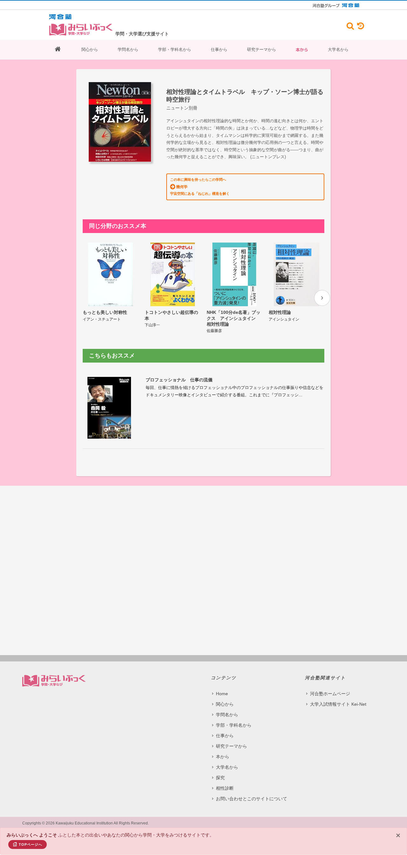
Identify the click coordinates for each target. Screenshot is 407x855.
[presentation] (322, 298)
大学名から (338, 49)
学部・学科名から (174, 49)
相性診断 (225, 788)
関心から (89, 49)
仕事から (219, 49)
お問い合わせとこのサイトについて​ (251, 798)
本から (302, 50)
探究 (220, 777)
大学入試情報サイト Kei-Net (338, 704)
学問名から (128, 49)
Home (222, 693)
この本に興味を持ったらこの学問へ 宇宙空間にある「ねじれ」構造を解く (200, 186)
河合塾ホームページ (330, 693)
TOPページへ (30, 844)
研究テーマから (261, 49)
